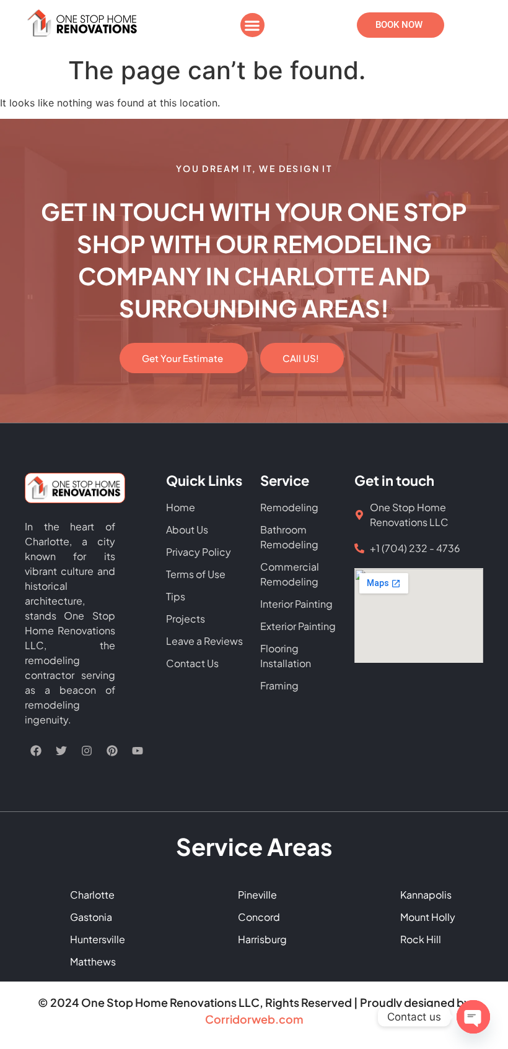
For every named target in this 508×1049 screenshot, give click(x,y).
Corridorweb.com (254, 1019)
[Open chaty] (473, 1017)
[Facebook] (36, 751)
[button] (252, 25)
